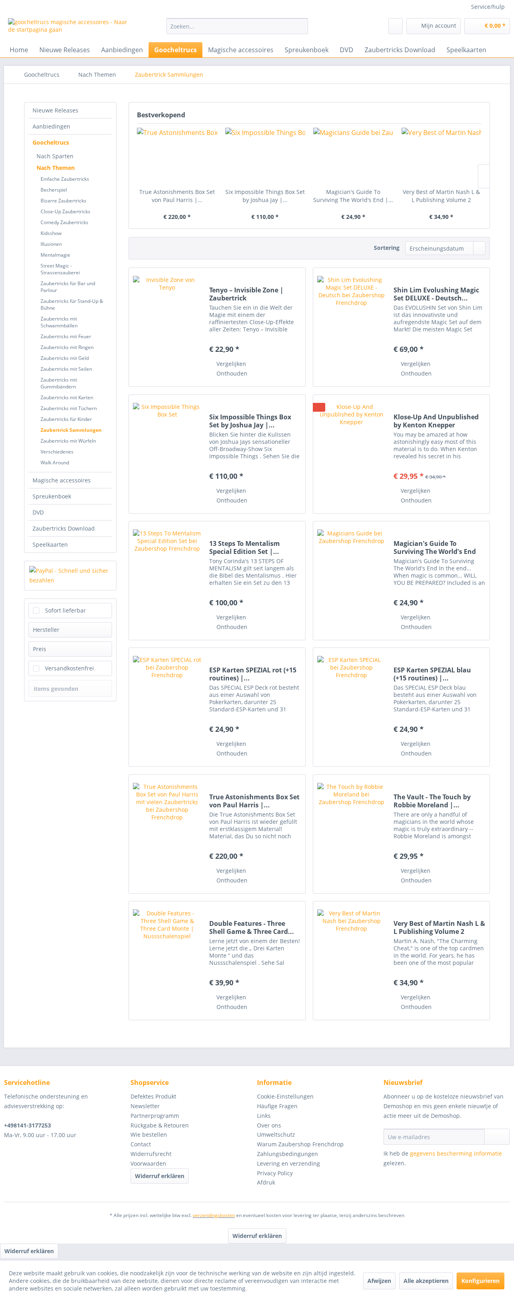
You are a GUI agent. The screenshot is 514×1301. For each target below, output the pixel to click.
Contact (141, 1144)
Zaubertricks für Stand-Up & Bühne (72, 304)
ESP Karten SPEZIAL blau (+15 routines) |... (432, 674)
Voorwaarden (148, 1163)
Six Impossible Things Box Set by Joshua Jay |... (265, 196)
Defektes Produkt (153, 1096)
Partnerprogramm (155, 1115)
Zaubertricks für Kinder (66, 419)
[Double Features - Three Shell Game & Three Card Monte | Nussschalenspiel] (167, 960)
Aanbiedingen (51, 126)
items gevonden (56, 688)
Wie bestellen (149, 1134)
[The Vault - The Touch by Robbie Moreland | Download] (351, 834)
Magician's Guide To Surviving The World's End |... (353, 196)
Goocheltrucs (51, 142)
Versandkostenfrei (69, 668)
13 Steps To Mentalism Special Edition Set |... (244, 547)
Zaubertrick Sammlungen (71, 430)
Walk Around (55, 462)
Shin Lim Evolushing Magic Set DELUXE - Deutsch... (436, 294)
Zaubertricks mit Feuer (66, 336)
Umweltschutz (276, 1134)
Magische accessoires (62, 480)
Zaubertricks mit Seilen (66, 369)
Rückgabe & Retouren (160, 1125)
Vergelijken (230, 364)
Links (264, 1115)
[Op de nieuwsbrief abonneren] (497, 1137)
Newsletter (145, 1106)
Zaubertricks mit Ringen (67, 347)
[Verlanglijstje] (395, 26)
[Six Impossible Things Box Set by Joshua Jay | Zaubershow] (265, 156)
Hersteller (46, 629)
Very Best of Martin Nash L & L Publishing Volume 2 (441, 196)
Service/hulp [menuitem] (487, 6)
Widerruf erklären (159, 1176)
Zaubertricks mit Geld (65, 358)
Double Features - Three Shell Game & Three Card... (251, 927)
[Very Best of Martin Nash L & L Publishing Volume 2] (442, 156)
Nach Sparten (55, 156)
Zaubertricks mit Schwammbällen (59, 322)
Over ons (269, 1125)
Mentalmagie (55, 254)
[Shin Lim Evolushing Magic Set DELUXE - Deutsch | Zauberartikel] (351, 327)
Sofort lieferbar (65, 610)
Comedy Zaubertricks (64, 222)
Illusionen (51, 244)
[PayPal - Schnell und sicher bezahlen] (70, 575)
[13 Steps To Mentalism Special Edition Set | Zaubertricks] (167, 580)
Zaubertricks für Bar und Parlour (68, 287)
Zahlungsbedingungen (287, 1154)
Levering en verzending (288, 1163)
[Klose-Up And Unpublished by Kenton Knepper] (351, 454)
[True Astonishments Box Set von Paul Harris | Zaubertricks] (177, 156)
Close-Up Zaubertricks (65, 211)
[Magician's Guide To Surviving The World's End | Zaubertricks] (353, 156)
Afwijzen (379, 1281)
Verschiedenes (57, 451)
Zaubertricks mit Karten (67, 397)
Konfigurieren (480, 1281)
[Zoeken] (300, 26)
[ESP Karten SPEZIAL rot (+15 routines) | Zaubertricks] (167, 707)
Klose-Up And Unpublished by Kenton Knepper (436, 421)
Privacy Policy (275, 1173)
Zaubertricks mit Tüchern (69, 408)
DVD (38, 512)
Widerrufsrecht (151, 1154)
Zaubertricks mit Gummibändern (59, 383)
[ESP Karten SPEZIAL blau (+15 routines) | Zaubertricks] (351, 707)
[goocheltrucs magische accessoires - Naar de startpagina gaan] (68, 28)
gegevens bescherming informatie (456, 1153)
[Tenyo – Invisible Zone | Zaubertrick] (167, 327)
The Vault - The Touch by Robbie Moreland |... (432, 801)
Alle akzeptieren (426, 1281)
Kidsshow (51, 233)
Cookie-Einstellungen (285, 1096)
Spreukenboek (52, 496)
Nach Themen (56, 168)
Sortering (387, 247)
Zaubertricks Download (64, 528)
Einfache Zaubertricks (65, 179)
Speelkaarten (50, 544)
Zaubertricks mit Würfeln (68, 440)
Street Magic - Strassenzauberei (60, 269)
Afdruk (266, 1182)
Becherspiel (54, 189)
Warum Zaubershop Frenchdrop (300, 1144)
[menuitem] (237, 26)
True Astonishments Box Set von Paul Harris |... (177, 196)
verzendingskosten (214, 1215)
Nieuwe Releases (55, 110)
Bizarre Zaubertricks (63, 200)
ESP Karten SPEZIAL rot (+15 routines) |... (252, 674)
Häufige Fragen (277, 1106)
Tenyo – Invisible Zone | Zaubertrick (246, 294)
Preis (39, 649)
